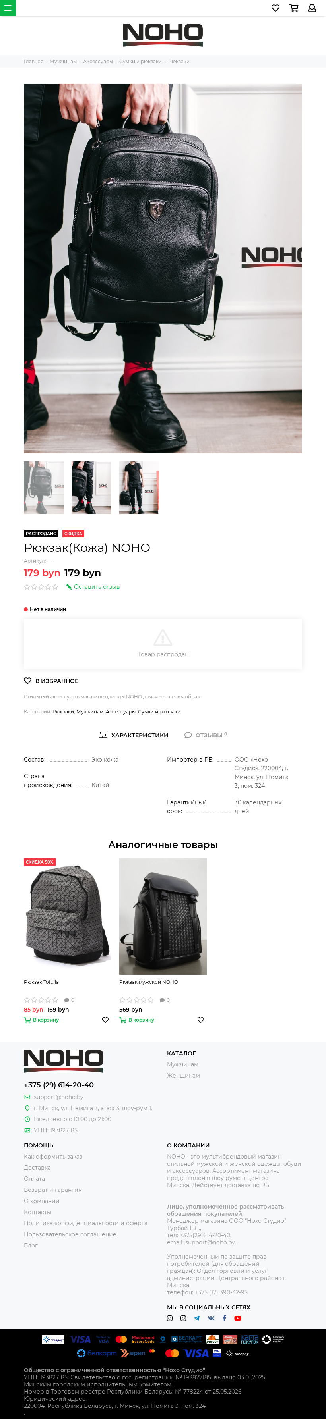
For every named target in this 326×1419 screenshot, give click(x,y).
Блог (31, 1245)
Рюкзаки (63, 712)
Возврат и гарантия (53, 1189)
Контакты (37, 1212)
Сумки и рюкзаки (159, 712)
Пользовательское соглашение (70, 1234)
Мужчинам (89, 712)
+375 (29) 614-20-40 (59, 1085)
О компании (42, 1201)
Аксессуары (121, 712)
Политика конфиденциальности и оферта (85, 1223)
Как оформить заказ (53, 1156)
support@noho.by (58, 1097)
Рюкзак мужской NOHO (148, 982)
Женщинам (183, 1075)
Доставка (37, 1167)
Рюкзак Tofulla (41, 982)
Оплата (34, 1178)
